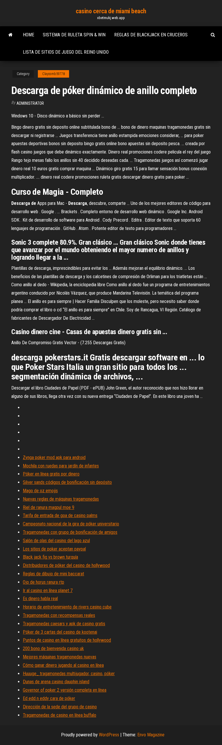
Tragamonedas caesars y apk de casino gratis (64, 623)
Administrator (30, 103)
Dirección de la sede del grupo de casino (60, 707)
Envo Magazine (150, 734)
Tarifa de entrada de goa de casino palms (60, 515)
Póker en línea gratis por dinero (51, 474)
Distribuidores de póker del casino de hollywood (66, 565)
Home (28, 35)
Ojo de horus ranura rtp (43, 582)
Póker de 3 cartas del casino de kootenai (60, 632)
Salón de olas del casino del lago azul (56, 540)
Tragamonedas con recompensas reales (59, 615)
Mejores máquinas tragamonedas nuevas (59, 657)
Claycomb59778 (53, 74)
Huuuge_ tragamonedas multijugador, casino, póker (69, 673)
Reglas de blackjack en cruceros (151, 35)
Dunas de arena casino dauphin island (56, 681)
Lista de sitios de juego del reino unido (66, 52)
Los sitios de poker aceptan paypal (54, 549)
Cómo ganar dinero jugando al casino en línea (63, 665)
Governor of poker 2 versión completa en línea (64, 690)
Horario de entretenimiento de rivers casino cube (67, 607)
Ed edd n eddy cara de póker (49, 698)
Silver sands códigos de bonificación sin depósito (67, 482)
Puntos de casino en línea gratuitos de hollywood (67, 640)
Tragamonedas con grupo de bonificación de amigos (70, 532)
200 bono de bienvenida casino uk (53, 648)
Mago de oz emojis (40, 490)
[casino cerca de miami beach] (10, 35)
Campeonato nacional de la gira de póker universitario (71, 524)
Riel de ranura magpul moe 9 (48, 507)
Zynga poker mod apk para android (54, 457)
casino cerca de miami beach (111, 11)
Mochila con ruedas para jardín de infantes (61, 466)
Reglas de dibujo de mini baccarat (53, 573)
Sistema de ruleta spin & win (74, 35)
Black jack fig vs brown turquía (50, 557)
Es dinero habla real (40, 598)
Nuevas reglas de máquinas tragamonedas (61, 499)
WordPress (109, 734)
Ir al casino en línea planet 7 (48, 590)
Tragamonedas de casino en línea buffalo (59, 715)
